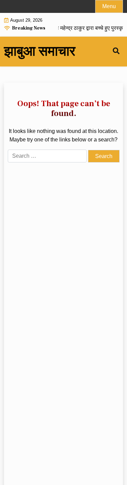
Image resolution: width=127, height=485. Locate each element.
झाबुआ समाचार (39, 51)
